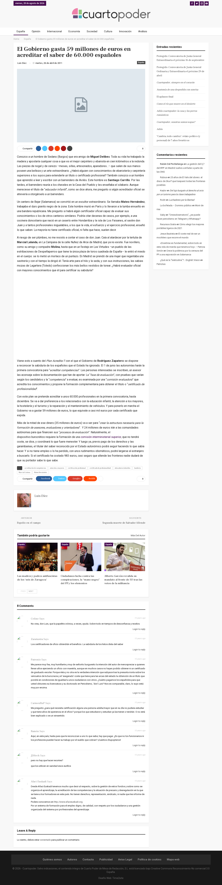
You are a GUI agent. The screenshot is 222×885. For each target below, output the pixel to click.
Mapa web (173, 859)
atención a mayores (57, 468)
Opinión (36, 31)
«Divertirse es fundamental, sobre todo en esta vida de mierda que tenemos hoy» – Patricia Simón (181, 247)
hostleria (137, 468)
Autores (72, 859)
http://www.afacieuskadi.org (68, 802)
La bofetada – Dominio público (176, 205)
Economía (74, 31)
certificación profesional (77, 468)
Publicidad (106, 859)
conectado (45, 840)
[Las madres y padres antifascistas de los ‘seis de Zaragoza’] (37, 557)
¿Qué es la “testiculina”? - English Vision (180, 260)
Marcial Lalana (24, 472)
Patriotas (161, 264)
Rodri (162, 200)
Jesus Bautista (167, 233)
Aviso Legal (125, 859)
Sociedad (92, 31)
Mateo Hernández (40, 472)
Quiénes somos (52, 859)
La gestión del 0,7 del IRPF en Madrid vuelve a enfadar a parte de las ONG (180, 168)
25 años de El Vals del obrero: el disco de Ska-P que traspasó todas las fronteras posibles (181, 181)
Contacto (88, 859)
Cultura (108, 31)
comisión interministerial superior (101, 437)
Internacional (54, 31)
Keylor (163, 190)
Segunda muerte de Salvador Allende (124, 522)
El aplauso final (165, 96)
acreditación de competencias (35, 468)
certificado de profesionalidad (100, 468)
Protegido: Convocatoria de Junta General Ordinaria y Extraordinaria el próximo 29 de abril (180, 71)
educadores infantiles (122, 468)
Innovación (125, 31)
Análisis (142, 31)
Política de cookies (149, 859)
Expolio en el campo (29, 522)
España (21, 31)
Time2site (117, 878)
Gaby (162, 214)
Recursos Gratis (168, 224)
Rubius (163, 177)
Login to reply (138, 629)
